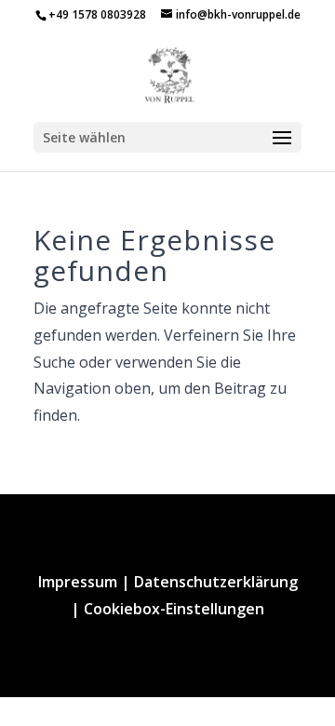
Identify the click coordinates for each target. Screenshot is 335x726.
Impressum (77, 581)
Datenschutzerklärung (216, 581)
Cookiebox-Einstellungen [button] (174, 608)
